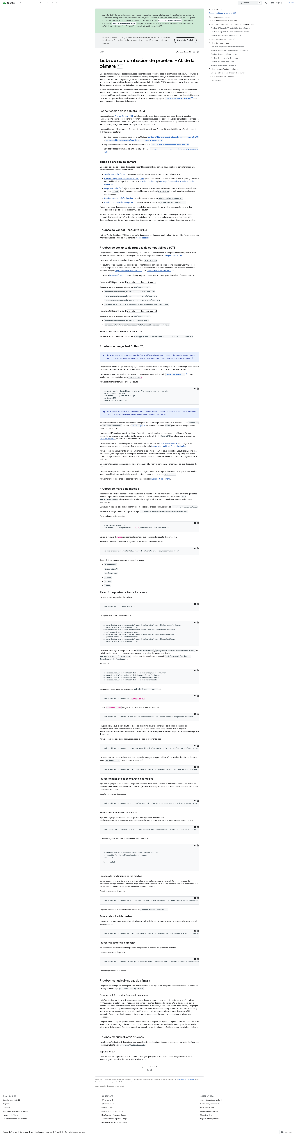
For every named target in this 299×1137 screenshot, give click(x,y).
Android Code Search (48, 3)
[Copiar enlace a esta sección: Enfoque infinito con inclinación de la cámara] (150, 995)
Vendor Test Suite (142, 238)
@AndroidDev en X (108, 1104)
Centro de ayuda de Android (211, 1100)
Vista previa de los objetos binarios (15, 1111)
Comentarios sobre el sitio (75, 1132)
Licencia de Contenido (186, 1080)
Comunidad (24, 1132)
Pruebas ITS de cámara (160, 479)
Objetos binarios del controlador (15, 1119)
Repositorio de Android (11, 1100)
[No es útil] (197, 52)
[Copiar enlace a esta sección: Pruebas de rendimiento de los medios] (144, 876)
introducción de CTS (148, 181)
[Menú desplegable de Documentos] (34, 3)
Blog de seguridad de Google (112, 1111)
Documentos (25, 3)
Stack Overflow (206, 1115)
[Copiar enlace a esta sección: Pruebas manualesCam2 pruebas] (146, 1037)
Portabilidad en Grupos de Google (114, 1122)
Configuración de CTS (173, 255)
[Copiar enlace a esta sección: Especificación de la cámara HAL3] (147, 111)
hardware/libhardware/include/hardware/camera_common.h (133, 140)
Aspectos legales (37, 1132)
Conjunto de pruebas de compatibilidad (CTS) (124, 178)
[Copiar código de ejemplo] (197, 388)
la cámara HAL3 (143, 355)
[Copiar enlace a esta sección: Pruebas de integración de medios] (139, 812)
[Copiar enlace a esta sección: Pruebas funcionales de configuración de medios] (155, 779)
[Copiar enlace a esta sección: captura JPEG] (117, 1051)
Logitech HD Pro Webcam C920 (128, 271)
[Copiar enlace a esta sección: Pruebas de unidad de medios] (134, 916)
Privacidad (59, 1132)
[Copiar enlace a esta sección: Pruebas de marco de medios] (141, 489)
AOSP (102, 52)
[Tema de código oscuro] (195, 388)
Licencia (49, 1132)
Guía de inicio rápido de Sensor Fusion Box (169, 446)
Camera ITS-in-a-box (168, 443)
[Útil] (194, 52)
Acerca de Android (10, 1132)
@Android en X (107, 1100)
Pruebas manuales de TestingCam (118, 198)
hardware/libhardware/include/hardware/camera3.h (172, 137)
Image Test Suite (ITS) (113, 188)
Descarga (6, 1107)
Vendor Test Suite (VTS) (114, 174)
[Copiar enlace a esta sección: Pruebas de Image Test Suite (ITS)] (146, 346)
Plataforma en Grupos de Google (113, 1115)
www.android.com (207, 1107)
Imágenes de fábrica (10, 1115)
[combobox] (250, 3)
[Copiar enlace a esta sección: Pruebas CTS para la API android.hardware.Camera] (158, 282)
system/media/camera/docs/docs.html (169, 145)
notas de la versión (108, 439)
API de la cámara (184, 358)
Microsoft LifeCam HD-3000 (159, 271)
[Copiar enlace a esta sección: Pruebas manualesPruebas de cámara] (152, 980)
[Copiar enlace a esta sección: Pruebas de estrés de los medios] (137, 943)
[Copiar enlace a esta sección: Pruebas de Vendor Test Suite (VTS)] (149, 230)
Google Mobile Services (209, 1111)
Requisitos (6, 1104)
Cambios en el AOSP (153, 26)
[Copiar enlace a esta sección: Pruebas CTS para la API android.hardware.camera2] (159, 311)
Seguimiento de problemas (210, 1119)
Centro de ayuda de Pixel (209, 1104)
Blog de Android (107, 1107)
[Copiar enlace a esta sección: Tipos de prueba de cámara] (139, 162)
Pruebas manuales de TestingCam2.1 (119, 202)
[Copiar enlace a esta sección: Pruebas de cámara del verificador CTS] (144, 331)
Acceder (292, 3)
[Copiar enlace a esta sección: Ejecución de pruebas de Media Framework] (149, 592)
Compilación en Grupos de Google (114, 1119)
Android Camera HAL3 (124, 116)
